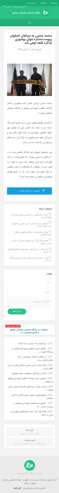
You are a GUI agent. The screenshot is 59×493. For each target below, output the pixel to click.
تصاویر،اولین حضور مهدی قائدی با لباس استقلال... (32, 396)
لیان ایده (17, 488)
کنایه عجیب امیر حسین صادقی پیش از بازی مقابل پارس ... (30, 366)
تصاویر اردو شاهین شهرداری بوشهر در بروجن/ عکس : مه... (33, 404)
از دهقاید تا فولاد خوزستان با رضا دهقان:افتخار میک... (35, 358)
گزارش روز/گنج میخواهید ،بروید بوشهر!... (28, 373)
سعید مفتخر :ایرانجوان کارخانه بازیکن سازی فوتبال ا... (30, 388)
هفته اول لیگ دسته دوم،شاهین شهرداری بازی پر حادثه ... (31, 413)
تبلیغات (42, 3)
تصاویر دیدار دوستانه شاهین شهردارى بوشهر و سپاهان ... (30, 380)
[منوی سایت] (29, 22)
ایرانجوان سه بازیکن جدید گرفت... (31, 343)
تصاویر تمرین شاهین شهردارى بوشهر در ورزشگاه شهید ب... (32, 350)
